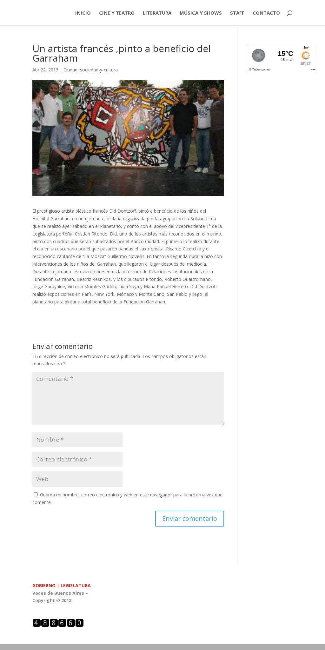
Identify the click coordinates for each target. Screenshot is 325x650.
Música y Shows (201, 13)
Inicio (83, 13)
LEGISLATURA (76, 585)
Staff (237, 13)
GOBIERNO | (46, 585)
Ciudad (70, 70)
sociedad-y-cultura (99, 70)
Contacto (266, 13)
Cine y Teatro (117, 13)
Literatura (157, 13)
